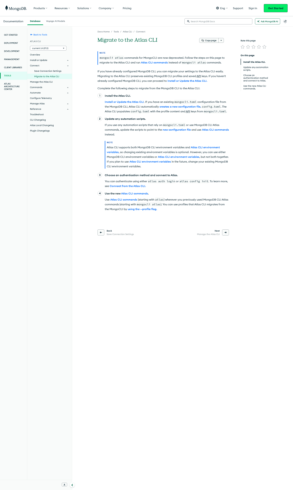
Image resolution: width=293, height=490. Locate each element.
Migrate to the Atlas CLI (46, 76)
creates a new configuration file (180, 106)
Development (11, 51)
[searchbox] (218, 21)
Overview (35, 54)
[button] (222, 8)
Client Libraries (13, 67)
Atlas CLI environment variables (178, 156)
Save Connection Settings (47, 71)
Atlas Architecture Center (12, 86)
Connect (140, 31)
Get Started (275, 8)
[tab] (35, 20)
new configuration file (177, 129)
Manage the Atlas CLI (41, 81)
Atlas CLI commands (154, 62)
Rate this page (248, 40)
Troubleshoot (37, 114)
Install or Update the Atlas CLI (124, 101)
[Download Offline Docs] (64, 484)
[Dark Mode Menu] (285, 21)
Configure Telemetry (41, 98)
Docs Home (103, 31)
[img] (243, 47)
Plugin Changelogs (40, 130)
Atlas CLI (127, 31)
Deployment (11, 43)
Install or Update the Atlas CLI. (187, 80)
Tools (116, 31)
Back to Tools (40, 34)
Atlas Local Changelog (42, 125)
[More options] (221, 40)
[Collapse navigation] (72, 484)
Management (11, 59)
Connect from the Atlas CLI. (128, 186)
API (199, 76)
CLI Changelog (38, 119)
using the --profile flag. (142, 209)
